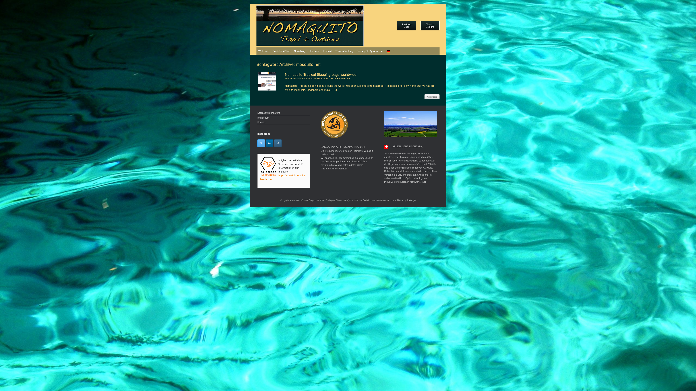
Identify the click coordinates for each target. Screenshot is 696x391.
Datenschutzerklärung (268, 112)
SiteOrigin (411, 200)
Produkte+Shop (281, 51)
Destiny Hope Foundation (338, 161)
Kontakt (327, 51)
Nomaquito (323, 78)
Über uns (314, 51)
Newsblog (299, 51)
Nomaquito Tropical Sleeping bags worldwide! (321, 74)
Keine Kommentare (340, 78)
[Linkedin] (269, 143)
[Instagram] (278, 143)
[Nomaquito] (310, 25)
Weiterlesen (432, 96)
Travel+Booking (344, 51)
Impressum (263, 117)
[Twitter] (261, 143)
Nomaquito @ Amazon (370, 51)
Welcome (263, 51)
